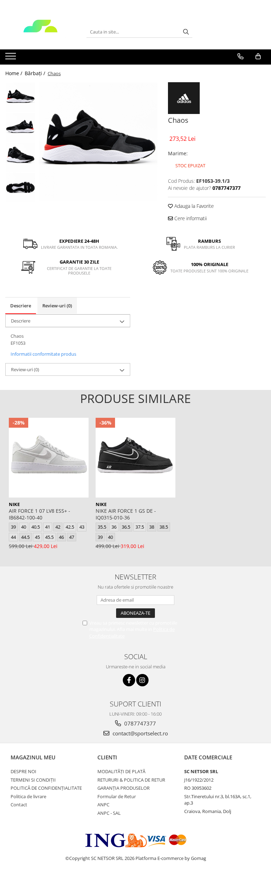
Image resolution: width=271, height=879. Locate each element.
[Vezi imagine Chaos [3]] (20, 187)
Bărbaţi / (36, 73)
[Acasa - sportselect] (40, 31)
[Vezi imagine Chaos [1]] (20, 127)
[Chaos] (98, 141)
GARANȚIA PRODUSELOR (123, 788)
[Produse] (11, 58)
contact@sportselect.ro (139, 733)
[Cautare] (186, 32)
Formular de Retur (116, 796)
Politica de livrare (28, 796)
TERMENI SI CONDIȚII (33, 780)
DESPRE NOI (23, 771)
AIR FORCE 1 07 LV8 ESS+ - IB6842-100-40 (39, 514)
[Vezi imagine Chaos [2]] (20, 157)
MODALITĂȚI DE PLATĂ (121, 771)
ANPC (103, 804)
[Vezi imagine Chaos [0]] (20, 97)
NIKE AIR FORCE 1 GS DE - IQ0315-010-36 (126, 514)
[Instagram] (142, 680)
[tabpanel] (98, 141)
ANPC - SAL (109, 813)
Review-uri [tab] (57, 305)
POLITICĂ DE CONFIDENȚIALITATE (46, 788)
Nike (14, 504)
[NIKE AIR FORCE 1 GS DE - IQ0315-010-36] (135, 458)
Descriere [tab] (20, 305)
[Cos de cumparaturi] (258, 56)
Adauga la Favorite (193, 206)
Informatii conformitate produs (43, 354)
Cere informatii (190, 218)
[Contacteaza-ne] (240, 56)
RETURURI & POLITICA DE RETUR (131, 780)
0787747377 (139, 723)
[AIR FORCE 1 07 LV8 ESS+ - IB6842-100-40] (49, 458)
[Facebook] (129, 680)
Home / (14, 73)
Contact (19, 804)
